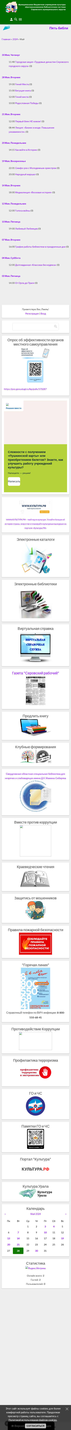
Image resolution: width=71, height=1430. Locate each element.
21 (18, 1244)
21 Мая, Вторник (11, 114)
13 (8, 1238)
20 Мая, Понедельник (14, 142)
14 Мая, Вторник (11, 185)
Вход (43, 313)
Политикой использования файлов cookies (33, 1419)
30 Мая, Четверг (11, 54)
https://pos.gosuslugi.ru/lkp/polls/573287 (25, 389)
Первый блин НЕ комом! (28, 121)
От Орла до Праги (24, 282)
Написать (14, 481)
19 (62, 1238)
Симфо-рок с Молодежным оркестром (35, 168)
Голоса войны (22, 210)
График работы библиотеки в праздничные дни (40, 246)
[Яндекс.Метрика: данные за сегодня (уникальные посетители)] (35, 1268)
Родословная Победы (26, 103)
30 (36, 1250)
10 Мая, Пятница (11, 221)
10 (45, 1232)
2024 (15, 39)
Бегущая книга (23, 90)
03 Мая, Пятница (11, 276)
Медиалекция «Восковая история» (33, 192)
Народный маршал (25, 174)
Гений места (22, 96)
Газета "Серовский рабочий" (35, 673)
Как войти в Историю (26, 149)
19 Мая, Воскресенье (14, 161)
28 (18, 1250)
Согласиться (35, 1426)
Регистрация (32, 313)
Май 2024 (35, 1213)
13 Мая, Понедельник (14, 203)
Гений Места (22, 84)
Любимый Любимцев (26, 228)
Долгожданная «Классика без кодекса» (35, 264)
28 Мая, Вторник (11, 77)
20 (8, 1244)
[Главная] (35, 12)
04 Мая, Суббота (11, 257)
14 (18, 1238)
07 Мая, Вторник (11, 239)
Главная (6, 39)
